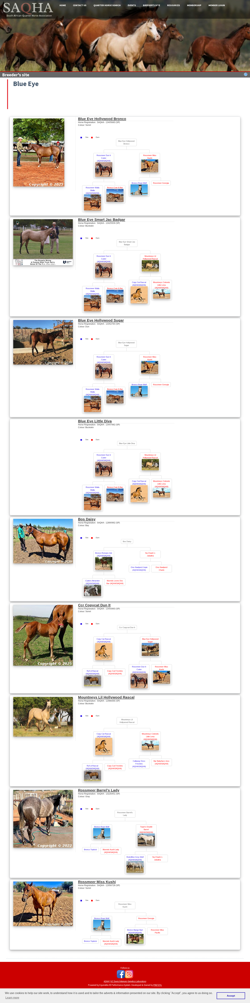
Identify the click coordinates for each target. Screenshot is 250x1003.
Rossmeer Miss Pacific (157, 931)
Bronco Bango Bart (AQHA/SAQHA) (135, 931)
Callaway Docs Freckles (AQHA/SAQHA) (139, 763)
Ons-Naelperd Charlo (161, 568)
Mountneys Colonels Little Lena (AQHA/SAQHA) (161, 285)
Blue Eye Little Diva (95, 421)
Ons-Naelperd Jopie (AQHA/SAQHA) (139, 568)
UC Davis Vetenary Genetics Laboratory (128, 981)
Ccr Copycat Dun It (94, 605)
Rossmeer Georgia (161, 183)
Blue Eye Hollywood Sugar (101, 320)
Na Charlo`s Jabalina (150, 554)
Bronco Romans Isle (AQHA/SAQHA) (103, 554)
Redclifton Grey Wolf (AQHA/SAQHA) (135, 858)
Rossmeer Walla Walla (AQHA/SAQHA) (92, 190)
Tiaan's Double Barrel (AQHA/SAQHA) (146, 829)
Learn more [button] (12, 997)
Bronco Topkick (90, 850)
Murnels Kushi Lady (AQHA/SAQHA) (111, 851)
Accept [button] (231, 995)
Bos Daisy (87, 519)
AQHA (106, 981)
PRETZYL (157, 985)
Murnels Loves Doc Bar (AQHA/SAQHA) (114, 582)
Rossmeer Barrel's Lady (98, 790)
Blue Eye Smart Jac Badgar (101, 219)
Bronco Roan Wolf (139, 183)
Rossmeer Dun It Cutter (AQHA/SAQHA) (104, 158)
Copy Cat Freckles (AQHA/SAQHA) (115, 672)
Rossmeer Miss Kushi (149, 156)
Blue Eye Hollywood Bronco (102, 119)
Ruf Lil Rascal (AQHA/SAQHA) (92, 672)
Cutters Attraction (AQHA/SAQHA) (92, 582)
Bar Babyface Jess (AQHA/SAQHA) (161, 762)
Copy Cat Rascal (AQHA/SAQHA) (139, 283)
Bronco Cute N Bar (115, 188)
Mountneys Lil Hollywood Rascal (150, 257)
